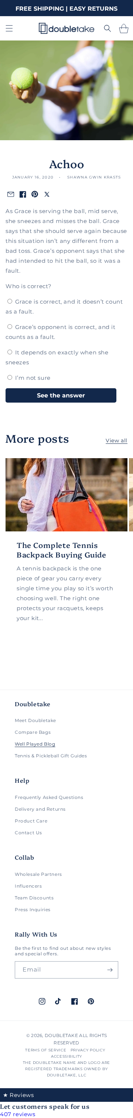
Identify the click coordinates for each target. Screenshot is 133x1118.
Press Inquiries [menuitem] (33, 909)
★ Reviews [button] (18, 1095)
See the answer (61, 395)
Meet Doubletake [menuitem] (35, 720)
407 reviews (17, 1114)
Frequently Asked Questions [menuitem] (49, 797)
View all (116, 440)
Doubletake (61, 1035)
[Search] (107, 28)
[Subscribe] (110, 970)
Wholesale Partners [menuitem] (38, 874)
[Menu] (9, 28)
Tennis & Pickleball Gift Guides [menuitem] (51, 755)
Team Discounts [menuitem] (34, 898)
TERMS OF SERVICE (45, 1050)
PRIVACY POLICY (88, 1050)
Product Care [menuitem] (31, 821)
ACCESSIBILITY (66, 1056)
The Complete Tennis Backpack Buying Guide (61, 549)
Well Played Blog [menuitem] (35, 744)
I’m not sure (33, 377)
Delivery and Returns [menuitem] (40, 809)
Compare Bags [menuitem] (33, 732)
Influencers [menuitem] (28, 886)
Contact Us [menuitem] (28, 832)
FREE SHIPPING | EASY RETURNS (66, 8)
